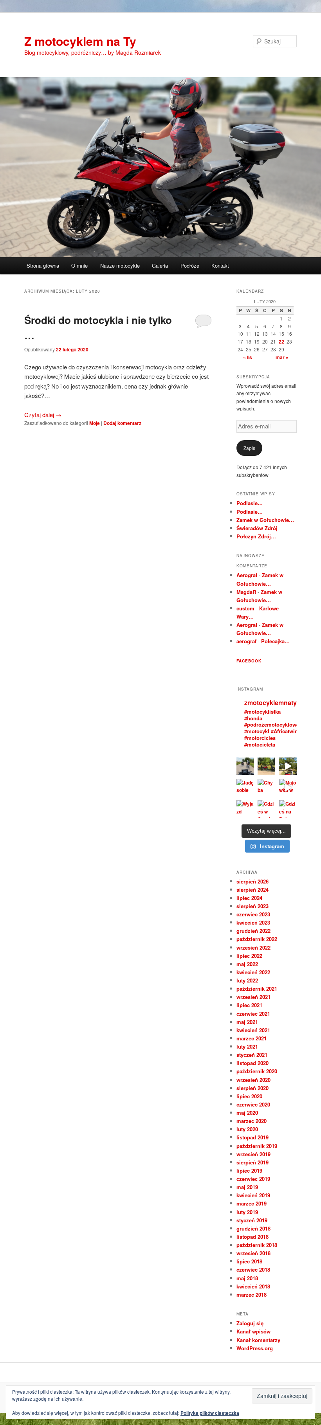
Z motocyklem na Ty (80, 40)
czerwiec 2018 (253, 1269)
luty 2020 (247, 1129)
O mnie (79, 265)
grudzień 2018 (253, 1228)
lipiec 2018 (249, 1261)
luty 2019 (247, 1212)
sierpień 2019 (252, 1162)
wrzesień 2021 (253, 996)
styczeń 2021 (251, 1054)
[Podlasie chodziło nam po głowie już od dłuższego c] (266, 766)
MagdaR (246, 592)
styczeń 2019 (251, 1220)
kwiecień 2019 (253, 1195)
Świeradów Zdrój (257, 528)
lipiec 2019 (249, 1170)
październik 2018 (256, 1245)
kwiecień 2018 (253, 1286)
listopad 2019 (252, 1137)
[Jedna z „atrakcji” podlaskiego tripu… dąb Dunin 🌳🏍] (288, 766)
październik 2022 (256, 939)
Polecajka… (275, 641)
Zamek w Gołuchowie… (265, 520)
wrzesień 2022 (253, 947)
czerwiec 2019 (253, 1178)
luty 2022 (247, 980)
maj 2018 (247, 1278)
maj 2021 (247, 1022)
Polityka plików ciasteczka (209, 1412)
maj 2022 (247, 964)
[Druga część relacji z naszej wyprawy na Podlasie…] (245, 766)
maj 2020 (247, 1112)
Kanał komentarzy (258, 1340)
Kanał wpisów (253, 1331)
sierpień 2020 (252, 1088)
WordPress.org (254, 1348)
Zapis (249, 447)
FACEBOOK (248, 661)
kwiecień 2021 (253, 1030)
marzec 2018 (251, 1294)
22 (281, 341)
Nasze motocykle (120, 265)
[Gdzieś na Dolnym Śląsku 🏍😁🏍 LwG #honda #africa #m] (288, 809)
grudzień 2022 (253, 930)
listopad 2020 (252, 1063)
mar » (282, 357)
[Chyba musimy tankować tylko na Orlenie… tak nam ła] (266, 788)
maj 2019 (247, 1187)
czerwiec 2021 (253, 1013)
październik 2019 (256, 1146)
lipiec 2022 (249, 955)
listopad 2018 (252, 1236)
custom (245, 608)
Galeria (160, 265)
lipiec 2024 (249, 897)
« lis (247, 357)
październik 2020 (256, 1071)
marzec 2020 (251, 1121)
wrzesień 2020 (253, 1079)
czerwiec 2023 (253, 914)
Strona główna (43, 265)
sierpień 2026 (252, 881)
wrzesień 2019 (253, 1154)
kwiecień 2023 (253, 922)
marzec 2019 (251, 1203)
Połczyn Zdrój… (256, 536)
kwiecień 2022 (253, 972)
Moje (94, 422)
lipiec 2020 (249, 1096)
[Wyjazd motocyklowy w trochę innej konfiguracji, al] (245, 809)
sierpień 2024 (252, 889)
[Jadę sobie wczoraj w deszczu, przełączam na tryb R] (245, 788)
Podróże (189, 265)
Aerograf (246, 575)
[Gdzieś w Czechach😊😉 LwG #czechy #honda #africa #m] (266, 809)
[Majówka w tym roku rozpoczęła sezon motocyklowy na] (288, 788)
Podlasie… (249, 503)
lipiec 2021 (249, 1005)
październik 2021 (256, 988)
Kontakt (220, 265)
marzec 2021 (251, 1038)
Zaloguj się (249, 1323)
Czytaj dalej (42, 414)
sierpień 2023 (252, 906)
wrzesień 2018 (253, 1253)
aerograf (246, 641)
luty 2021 (247, 1046)
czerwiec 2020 (253, 1104)
